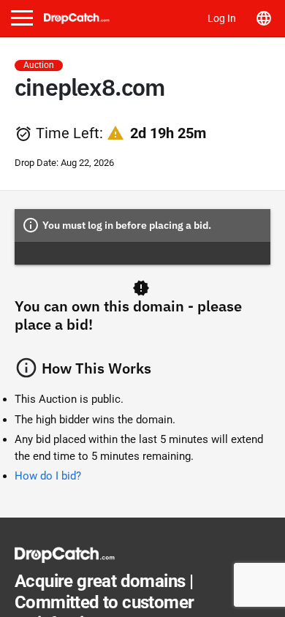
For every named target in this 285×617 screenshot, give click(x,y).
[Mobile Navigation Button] (22, 18)
